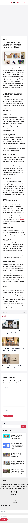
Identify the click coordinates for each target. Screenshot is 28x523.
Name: (1, 509)
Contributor (14, 500)
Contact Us (14, 499)
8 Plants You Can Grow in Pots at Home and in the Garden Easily (17, 455)
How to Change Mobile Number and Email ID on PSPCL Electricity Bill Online (17, 446)
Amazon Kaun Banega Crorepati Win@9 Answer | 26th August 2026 (17, 437)
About (14, 497)
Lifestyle (5, 39)
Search (3, 423)
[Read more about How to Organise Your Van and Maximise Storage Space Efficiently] (10, 324)
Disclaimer (14, 502)
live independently (11, 296)
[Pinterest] (16, 492)
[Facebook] (11, 492)
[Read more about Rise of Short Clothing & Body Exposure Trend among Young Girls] (10, 341)
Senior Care (15, 50)
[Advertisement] (14, 19)
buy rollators (21, 219)
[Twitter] (14, 492)
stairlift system (16, 163)
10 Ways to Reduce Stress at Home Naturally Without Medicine (17, 463)
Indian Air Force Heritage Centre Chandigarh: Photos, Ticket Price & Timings (18, 471)
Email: (1, 513)
